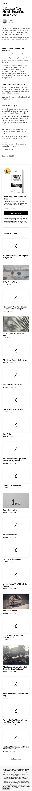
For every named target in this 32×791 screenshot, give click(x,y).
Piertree (11, 773)
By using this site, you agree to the (21, 774)
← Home (5, 3)
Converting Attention (8, 774)
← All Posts (6, 788)
